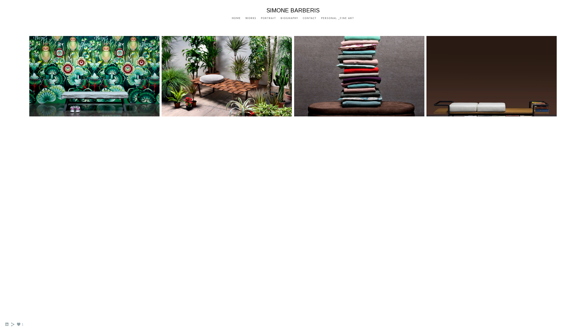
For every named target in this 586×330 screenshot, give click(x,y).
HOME (236, 18)
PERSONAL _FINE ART (337, 18)
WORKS (250, 18)
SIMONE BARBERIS (293, 10)
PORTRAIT (268, 18)
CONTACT (310, 18)
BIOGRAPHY (289, 18)
